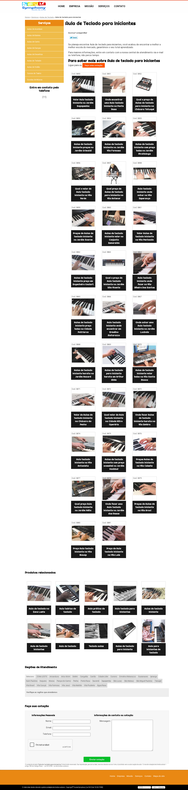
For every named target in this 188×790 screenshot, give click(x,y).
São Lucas (117, 681)
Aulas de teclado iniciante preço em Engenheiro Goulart (83, 281)
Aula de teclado (67, 646)
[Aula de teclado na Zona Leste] (39, 593)
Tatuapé (158, 681)
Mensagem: (106, 721)
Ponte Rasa (85, 681)
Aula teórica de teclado (67, 610)
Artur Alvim (65, 677)
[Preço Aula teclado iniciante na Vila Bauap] (83, 533)
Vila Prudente (89, 685)
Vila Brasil (30, 685)
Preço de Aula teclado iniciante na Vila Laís (114, 551)
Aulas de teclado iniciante (153, 610)
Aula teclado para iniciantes (125, 610)
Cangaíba (84, 677)
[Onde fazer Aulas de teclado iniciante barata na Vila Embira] (144, 399)
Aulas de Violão (33, 67)
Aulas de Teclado (34, 61)
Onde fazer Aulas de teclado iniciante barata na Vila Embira (144, 419)
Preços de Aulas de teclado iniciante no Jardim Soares (83, 236)
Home (61, 6)
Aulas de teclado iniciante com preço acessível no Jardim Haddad (113, 464)
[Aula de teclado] (68, 631)
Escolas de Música (34, 80)
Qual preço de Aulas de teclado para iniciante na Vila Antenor (114, 193)
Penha (75, 681)
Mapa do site (158, 776)
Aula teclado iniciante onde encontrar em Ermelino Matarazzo (113, 329)
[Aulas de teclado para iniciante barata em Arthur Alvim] (114, 355)
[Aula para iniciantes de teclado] (153, 631)
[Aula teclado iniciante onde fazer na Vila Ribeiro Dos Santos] (144, 262)
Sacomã (96, 681)
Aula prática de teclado (96, 610)
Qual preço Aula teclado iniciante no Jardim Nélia (83, 507)
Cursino (114, 677)
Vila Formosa (54, 685)
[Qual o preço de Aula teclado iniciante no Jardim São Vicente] (114, 262)
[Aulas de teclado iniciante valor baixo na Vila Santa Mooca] (144, 355)
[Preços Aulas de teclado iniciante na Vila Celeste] (144, 444)
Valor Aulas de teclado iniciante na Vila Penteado (144, 236)
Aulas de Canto (33, 42)
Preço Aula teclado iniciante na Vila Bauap (83, 551)
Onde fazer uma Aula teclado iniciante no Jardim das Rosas (114, 509)
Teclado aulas (96, 646)
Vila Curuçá (41, 685)
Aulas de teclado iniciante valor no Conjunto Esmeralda (114, 238)
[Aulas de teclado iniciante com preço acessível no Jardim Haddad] (114, 444)
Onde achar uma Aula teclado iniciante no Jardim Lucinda (144, 327)
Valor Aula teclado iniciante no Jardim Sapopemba (83, 102)
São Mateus (129, 681)
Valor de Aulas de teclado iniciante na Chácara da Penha (83, 419)
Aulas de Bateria (33, 35)
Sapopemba (106, 681)
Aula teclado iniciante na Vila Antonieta (83, 462)
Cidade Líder (103, 677)
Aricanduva (54, 677)
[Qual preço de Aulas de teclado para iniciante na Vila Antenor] (114, 173)
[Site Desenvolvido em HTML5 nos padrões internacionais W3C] (144, 787)
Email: (49, 727)
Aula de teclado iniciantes (38, 648)
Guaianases (143, 677)
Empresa (74, 6)
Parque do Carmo (64, 681)
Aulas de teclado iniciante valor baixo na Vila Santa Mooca (144, 375)
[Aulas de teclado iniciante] (153, 593)
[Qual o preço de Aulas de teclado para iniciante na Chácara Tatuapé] (144, 84)
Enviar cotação (96, 759)
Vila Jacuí (66, 685)
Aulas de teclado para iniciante (125, 648)
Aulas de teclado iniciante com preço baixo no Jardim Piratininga (144, 149)
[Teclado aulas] (96, 631)
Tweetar (74, 37)
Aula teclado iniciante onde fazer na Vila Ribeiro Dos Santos (144, 283)
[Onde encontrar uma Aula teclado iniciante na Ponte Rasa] (114, 84)
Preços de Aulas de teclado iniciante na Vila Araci (144, 507)
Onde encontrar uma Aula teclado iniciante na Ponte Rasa (114, 104)
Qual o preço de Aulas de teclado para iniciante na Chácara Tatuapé (144, 104)
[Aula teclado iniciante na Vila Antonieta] (83, 444)
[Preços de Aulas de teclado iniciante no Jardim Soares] (83, 218)
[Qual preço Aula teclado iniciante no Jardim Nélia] (83, 489)
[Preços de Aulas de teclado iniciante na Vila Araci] (144, 489)
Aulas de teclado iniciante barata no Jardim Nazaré (83, 373)
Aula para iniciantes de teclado (153, 649)
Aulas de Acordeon (34, 29)
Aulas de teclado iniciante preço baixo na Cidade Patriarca (83, 327)
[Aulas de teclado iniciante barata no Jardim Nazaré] (83, 355)
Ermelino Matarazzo (127, 677)
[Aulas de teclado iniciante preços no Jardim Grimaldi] (83, 129)
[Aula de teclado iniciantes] (39, 631)
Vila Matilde (77, 685)
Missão (89, 6)
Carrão (93, 677)
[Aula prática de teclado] (96, 593)
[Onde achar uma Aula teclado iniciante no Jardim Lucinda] (144, 307)
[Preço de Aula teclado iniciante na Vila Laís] (114, 533)
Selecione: (30, 677)
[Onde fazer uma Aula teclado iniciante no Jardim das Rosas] (114, 489)
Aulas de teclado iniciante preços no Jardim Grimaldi (83, 147)
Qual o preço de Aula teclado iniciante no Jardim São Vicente (114, 283)
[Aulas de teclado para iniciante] (125, 631)
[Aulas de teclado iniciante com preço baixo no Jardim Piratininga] (144, 129)
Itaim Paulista (31, 681)
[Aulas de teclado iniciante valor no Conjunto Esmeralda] (114, 218)
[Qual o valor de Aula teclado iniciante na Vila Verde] (83, 173)
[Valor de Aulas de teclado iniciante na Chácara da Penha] (83, 399)
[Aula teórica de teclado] (68, 593)
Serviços (104, 6)
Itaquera (43, 681)
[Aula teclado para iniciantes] (125, 593)
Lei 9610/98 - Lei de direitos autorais (56, 766)
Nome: (49, 721)
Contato (119, 6)
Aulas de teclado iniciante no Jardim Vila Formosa (114, 147)
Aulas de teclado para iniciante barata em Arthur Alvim (114, 375)
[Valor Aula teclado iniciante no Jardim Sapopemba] (83, 84)
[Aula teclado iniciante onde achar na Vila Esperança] (144, 173)
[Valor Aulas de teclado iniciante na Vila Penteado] (144, 218)
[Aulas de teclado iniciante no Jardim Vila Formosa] (114, 129)
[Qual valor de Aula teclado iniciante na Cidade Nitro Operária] (114, 399)
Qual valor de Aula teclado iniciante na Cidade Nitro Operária (114, 419)
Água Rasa (101, 685)
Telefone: (48, 734)
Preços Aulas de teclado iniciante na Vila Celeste (144, 462)
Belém (75, 677)
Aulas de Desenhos (35, 54)
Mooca (51, 681)
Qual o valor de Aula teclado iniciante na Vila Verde (83, 193)
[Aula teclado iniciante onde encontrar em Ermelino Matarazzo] (114, 307)
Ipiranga (153, 677)
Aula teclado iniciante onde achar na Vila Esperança (144, 193)
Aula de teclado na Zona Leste (39, 610)
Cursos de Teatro (34, 73)
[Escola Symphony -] (39, 6)
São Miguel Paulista (144, 681)
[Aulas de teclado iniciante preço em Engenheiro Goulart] (83, 262)
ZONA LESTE (42, 677)
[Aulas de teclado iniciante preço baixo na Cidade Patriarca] (83, 307)
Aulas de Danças (34, 48)
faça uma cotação (94, 65)
